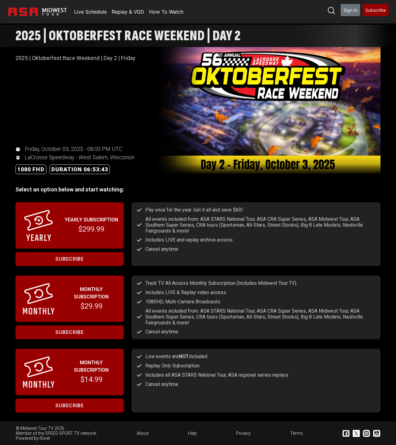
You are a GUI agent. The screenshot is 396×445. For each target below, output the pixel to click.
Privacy (243, 433)
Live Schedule (90, 12)
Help (192, 433)
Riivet (45, 438)
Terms (296, 433)
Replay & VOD (128, 12)
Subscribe (375, 10)
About (142, 433)
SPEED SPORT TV (62, 433)
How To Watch (166, 12)
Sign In (350, 10)
